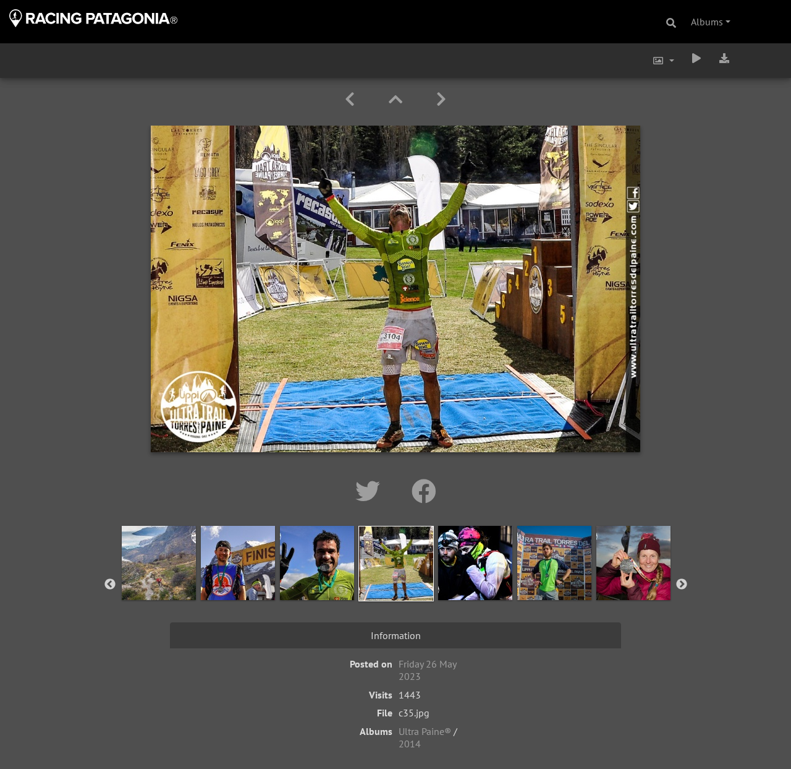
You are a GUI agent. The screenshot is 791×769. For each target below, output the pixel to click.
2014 (410, 743)
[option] (158, 582)
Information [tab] (396, 635)
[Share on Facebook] (424, 491)
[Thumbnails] (397, 99)
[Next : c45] (441, 99)
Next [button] (681, 584)
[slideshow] (696, 58)
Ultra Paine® (425, 731)
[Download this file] (724, 58)
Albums (707, 21)
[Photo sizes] (663, 60)
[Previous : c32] (352, 99)
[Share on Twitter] (371, 491)
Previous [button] (110, 584)
